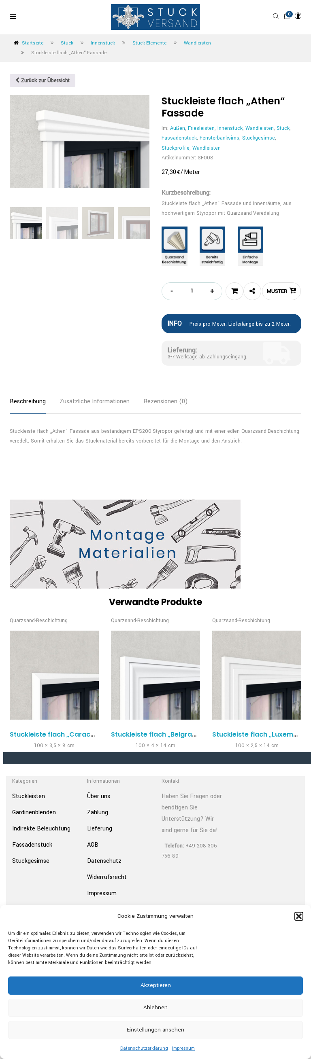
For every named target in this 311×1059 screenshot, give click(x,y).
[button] (299, 916)
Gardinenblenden (34, 812)
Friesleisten (201, 128)
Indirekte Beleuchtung (41, 828)
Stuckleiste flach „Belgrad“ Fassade (170, 734)
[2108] (234, 291)
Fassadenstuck (179, 138)
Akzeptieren (156, 985)
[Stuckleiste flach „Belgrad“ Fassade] (155, 675)
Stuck (67, 43)
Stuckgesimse (258, 138)
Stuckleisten (28, 796)
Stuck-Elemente (149, 43)
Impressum (183, 1048)
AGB (92, 845)
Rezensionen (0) (165, 401)
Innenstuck (103, 43)
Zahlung (97, 812)
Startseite (32, 43)
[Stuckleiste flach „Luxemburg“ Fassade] (256, 675)
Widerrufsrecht (107, 877)
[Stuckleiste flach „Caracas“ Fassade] (54, 675)
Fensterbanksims (219, 138)
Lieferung (99, 828)
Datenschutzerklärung (144, 1048)
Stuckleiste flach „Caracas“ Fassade (71, 734)
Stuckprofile (176, 148)
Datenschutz (104, 861)
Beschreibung (28, 401)
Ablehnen (155, 1007)
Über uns (98, 796)
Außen (177, 128)
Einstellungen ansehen (155, 1030)
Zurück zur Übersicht (44, 80)
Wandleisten (197, 43)
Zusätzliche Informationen (95, 401)
